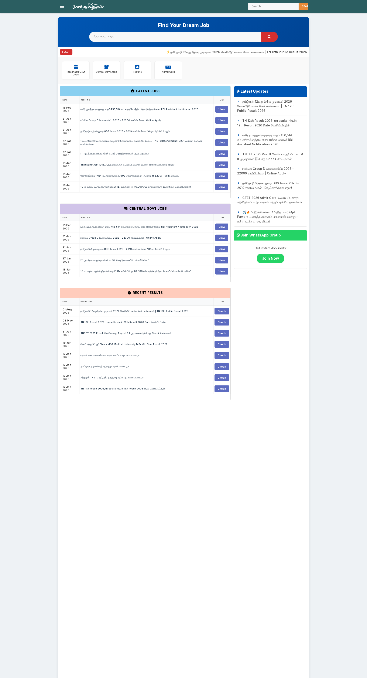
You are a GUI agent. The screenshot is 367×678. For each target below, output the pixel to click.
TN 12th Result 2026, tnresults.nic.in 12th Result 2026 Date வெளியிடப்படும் (123, 322)
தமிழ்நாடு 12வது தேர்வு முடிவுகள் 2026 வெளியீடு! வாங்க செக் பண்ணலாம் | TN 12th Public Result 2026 (227, 52)
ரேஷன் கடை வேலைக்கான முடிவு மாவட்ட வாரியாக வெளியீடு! (110, 355)
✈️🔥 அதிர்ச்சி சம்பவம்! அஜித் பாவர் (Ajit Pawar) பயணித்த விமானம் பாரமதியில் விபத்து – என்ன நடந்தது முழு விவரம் (267, 216)
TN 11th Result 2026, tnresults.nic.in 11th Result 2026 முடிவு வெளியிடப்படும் (122, 388)
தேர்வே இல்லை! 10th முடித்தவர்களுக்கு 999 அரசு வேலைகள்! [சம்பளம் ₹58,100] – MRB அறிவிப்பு (129, 175)
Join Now (270, 258)
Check (222, 311)
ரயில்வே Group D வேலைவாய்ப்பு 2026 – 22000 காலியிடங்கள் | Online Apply (120, 120)
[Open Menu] (61, 6)
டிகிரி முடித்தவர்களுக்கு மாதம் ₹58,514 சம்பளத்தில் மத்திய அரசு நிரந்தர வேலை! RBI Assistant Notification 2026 (139, 109)
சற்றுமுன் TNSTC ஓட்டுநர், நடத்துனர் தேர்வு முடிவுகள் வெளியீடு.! (112, 377)
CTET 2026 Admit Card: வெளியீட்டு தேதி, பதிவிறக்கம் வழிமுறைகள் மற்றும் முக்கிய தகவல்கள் (269, 200)
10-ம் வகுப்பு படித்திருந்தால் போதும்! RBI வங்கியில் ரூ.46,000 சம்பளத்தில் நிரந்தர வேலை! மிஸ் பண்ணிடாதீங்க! (135, 186)
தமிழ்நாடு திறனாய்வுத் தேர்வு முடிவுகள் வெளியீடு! (104, 366)
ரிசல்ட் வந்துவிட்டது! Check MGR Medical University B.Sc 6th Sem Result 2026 (124, 344)
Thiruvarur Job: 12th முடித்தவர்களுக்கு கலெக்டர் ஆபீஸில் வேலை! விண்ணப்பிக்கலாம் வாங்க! (127, 164)
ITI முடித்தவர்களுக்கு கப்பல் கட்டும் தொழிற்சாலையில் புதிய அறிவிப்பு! (114, 153)
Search (307, 6)
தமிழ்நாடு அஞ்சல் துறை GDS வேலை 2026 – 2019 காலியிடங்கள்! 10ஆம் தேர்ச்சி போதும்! (125, 131)
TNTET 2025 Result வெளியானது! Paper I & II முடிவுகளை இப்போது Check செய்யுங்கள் (126, 333)
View (222, 109)
